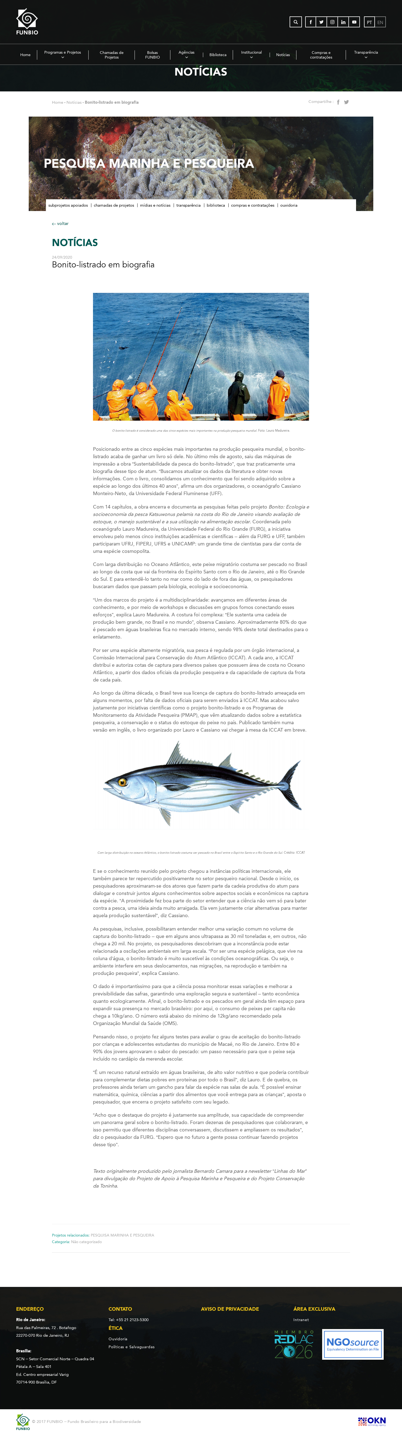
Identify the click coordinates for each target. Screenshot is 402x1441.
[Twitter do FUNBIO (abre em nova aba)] (321, 21)
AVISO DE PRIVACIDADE (230, 1309)
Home (25, 55)
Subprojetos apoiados (68, 205)
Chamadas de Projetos (112, 55)
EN (380, 22)
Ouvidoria (289, 205)
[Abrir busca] (296, 21)
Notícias (283, 55)
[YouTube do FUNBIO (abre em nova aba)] (354, 21)
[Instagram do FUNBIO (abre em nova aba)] (332, 21)
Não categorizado (86, 1242)
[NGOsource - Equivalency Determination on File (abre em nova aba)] (353, 1345)
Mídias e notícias (155, 205)
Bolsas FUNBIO (152, 55)
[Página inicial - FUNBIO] (42, 22)
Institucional (251, 52)
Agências (186, 52)
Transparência (366, 52)
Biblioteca (217, 55)
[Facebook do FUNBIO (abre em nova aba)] (310, 21)
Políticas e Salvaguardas (132, 1347)
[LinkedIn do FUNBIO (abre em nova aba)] (343, 21)
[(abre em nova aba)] (289, 1345)
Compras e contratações (321, 55)
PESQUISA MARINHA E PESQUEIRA (122, 1235)
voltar (62, 223)
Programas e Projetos (62, 52)
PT (369, 22)
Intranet (301, 1320)
